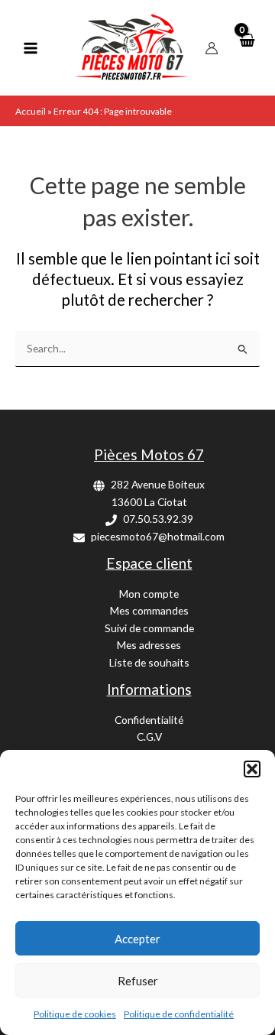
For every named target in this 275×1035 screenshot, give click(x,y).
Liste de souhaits (149, 662)
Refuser (138, 981)
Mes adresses (149, 644)
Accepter (137, 939)
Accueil (30, 111)
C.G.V (149, 736)
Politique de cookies (75, 1014)
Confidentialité (149, 719)
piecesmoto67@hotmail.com (158, 536)
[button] (252, 769)
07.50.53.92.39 (158, 518)
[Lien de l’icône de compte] (211, 48)
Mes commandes (149, 610)
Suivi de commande (149, 627)
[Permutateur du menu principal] (30, 48)
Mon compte (149, 593)
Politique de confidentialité (179, 1014)
